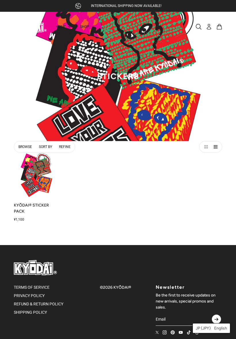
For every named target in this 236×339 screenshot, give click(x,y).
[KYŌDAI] (30, 26)
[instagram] (164, 332)
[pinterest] (173, 332)
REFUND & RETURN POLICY (38, 304)
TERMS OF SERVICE (32, 287)
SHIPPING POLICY (30, 312)
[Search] (198, 27)
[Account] (209, 27)
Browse (25, 147)
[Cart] (219, 27)
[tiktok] (189, 332)
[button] (205, 147)
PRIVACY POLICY (29, 295)
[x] (157, 332)
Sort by (45, 147)
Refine (65, 147)
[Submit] (216, 319)
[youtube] (181, 332)
